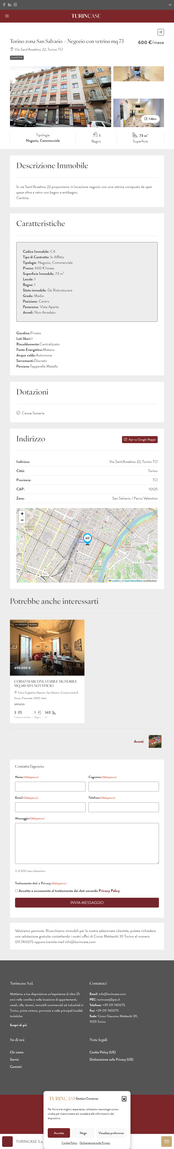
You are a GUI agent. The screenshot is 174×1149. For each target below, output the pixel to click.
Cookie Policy (69, 1143)
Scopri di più (18, 1025)
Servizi (14, 1059)
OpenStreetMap (133, 580)
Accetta (59, 1133)
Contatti (16, 1066)
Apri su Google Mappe (142, 439)
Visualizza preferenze (111, 1133)
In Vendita (21, 624)
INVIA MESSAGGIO (87, 902)
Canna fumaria (33, 413)
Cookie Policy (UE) (103, 1052)
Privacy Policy (109, 890)
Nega (83, 1133)
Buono (33, 624)
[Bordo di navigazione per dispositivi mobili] (170, 5)
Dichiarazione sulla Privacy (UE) (111, 1059)
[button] (124, 1098)
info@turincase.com (112, 994)
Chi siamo (17, 1052)
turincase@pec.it (108, 999)
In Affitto (16, 57)
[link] (47, 648)
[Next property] (155, 741)
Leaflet (115, 580)
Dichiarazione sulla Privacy (95, 1143)
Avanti (139, 741)
